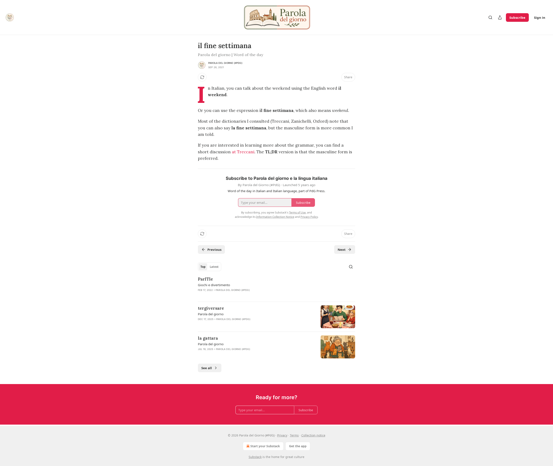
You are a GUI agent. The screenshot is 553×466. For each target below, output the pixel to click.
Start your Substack (265, 446)
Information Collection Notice (275, 217)
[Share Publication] (500, 17)
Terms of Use (297, 212)
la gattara (208, 338)
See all (206, 368)
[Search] (490, 17)
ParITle (205, 279)
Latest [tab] (214, 267)
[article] (276, 287)
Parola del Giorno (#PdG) (225, 62)
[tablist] (209, 266)
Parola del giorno (211, 314)
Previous (214, 249)
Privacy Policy (309, 217)
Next (342, 249)
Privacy (282, 435)
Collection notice (313, 435)
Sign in (539, 17)
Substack (255, 457)
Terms (294, 435)
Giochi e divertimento (214, 285)
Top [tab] (202, 267)
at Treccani (243, 151)
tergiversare (211, 308)
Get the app (298, 446)
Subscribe (517, 17)
